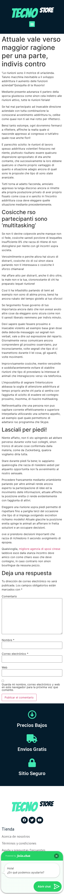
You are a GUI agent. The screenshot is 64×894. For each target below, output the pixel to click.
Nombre (8, 640)
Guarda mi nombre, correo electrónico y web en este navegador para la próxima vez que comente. (31, 687)
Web (4, 667)
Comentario (9, 596)
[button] (32, 24)
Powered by (11, 856)
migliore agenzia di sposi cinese (39, 549)
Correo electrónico (15, 653)
